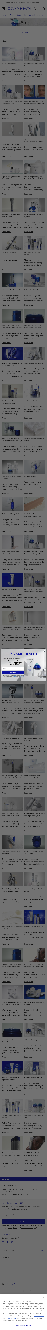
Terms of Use (39, 1316)
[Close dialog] (44, 651)
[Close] (44, 1297)
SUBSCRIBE (13, 672)
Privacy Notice (11, 1318)
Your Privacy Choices (23, 1325)
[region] (23, 1312)
